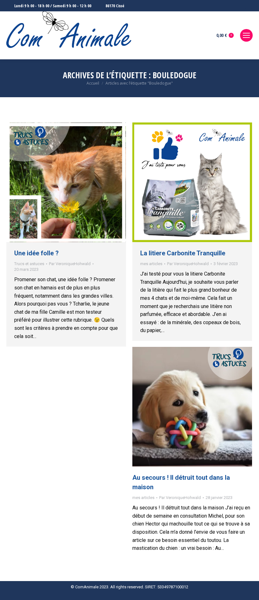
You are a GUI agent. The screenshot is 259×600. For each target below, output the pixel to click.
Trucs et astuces (29, 263)
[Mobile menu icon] (246, 35)
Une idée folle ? (36, 253)
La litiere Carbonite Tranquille (182, 253)
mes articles (151, 263)
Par (70, 263)
